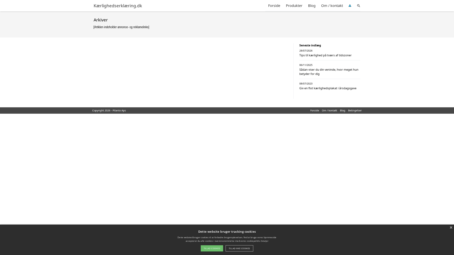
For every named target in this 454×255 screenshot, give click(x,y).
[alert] (227, 240)
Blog (311, 5)
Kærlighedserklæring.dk (118, 5)
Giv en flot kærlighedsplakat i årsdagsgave (327, 88)
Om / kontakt (332, 5)
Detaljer (264, 241)
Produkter (294, 5)
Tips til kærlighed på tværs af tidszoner (325, 55)
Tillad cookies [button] (212, 248)
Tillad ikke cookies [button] (239, 248)
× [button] (451, 227)
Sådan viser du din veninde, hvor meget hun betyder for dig (328, 72)
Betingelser (355, 110)
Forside (274, 5)
